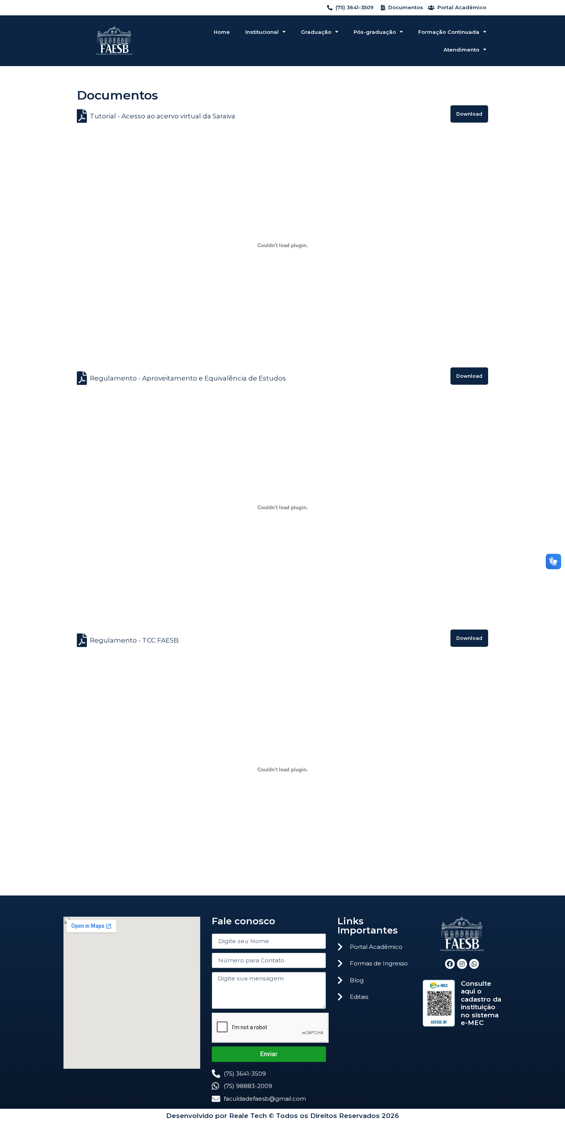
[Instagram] (462, 964)
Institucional (262, 32)
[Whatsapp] (474, 964)
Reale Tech (248, 1116)
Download (469, 114)
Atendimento (461, 50)
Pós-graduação (375, 32)
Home (222, 32)
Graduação (316, 32)
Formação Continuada (448, 32)
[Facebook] (450, 964)
